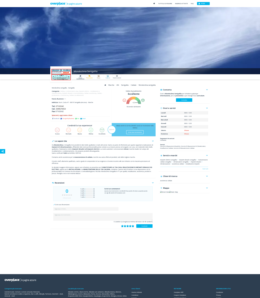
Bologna (113, 296)
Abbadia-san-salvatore (96, 292)
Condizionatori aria (72, 91)
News (98, 78)
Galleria (108, 78)
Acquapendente (88, 296)
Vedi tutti (205, 169)
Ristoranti (36, 292)
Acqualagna (97, 296)
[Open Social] (2, 151)
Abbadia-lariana (110, 292)
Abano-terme (83, 292)
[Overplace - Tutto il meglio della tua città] (154, 3)
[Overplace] (105, 85)
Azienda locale (9, 292)
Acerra (80, 294)
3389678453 (61, 109)
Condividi (144, 226)
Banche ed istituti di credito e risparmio (17, 294)
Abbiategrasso (72, 294)
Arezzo (119, 296)
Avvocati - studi (10, 296)
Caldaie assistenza (90, 93)
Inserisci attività (181, 3)
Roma (93, 294)
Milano (112, 294)
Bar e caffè (34, 294)
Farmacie (48, 294)
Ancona (98, 294)
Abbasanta (86, 294)
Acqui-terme (106, 296)
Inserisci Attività (137, 292)
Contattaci (135, 295)
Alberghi (41, 294)
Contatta (184, 100)
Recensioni (89, 78)
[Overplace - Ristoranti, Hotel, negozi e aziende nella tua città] (66, 4)
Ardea (125, 296)
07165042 (60, 106)
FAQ (192, 3)
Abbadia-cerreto (73, 292)
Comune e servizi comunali (23, 292)
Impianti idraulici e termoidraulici (72, 93)
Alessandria (105, 294)
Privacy (218, 295)
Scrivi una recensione (135, 132)
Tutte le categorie (165, 3)
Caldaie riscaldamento (76, 95)
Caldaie (62, 91)
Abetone (118, 292)
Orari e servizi (117, 78)
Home (80, 78)
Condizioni (219, 292)
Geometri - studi (57, 294)
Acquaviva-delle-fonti (75, 296)
